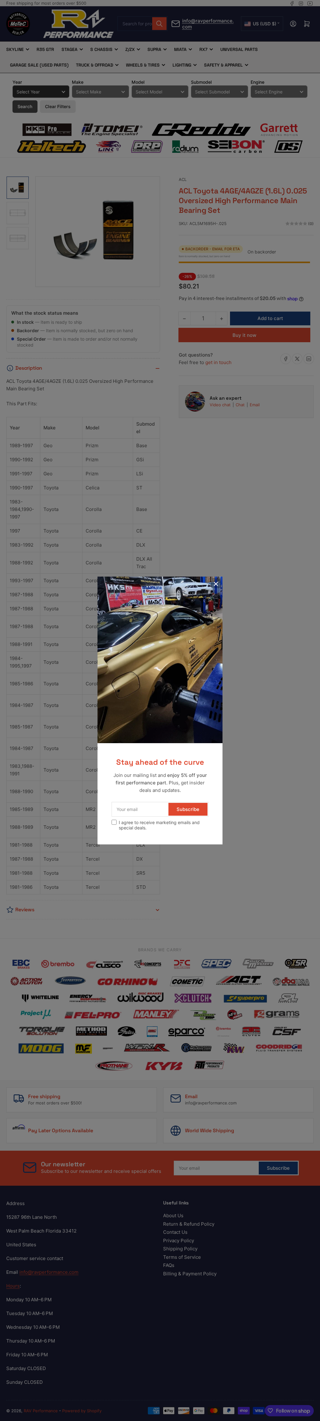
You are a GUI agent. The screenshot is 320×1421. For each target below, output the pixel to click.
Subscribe (188, 809)
